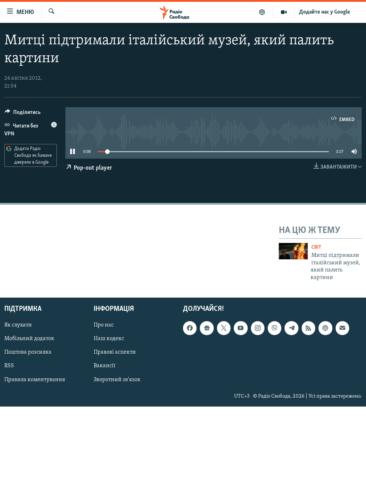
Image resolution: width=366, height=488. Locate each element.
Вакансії (104, 366)
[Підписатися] (342, 328)
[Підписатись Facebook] (190, 328)
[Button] (23, 114)
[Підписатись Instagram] (257, 328)
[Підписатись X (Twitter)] (224, 328)
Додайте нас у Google (324, 12)
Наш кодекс (109, 339)
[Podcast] (325, 328)
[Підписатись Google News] (206, 328)
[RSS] (308, 328)
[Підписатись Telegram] (291, 328)
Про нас (104, 325)
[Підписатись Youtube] (240, 328)
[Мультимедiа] (284, 12)
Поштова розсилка (27, 352)
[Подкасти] (262, 12)
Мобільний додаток (29, 339)
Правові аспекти (115, 352)
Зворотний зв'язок (117, 380)
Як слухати (18, 325)
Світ (316, 247)
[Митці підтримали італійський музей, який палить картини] (293, 251)
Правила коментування (34, 380)
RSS (9, 366)
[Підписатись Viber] (274, 328)
